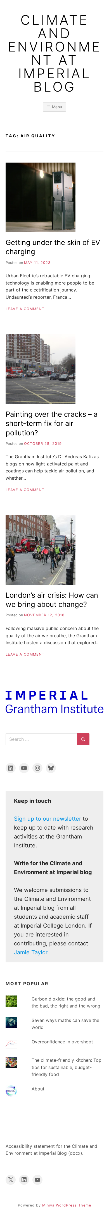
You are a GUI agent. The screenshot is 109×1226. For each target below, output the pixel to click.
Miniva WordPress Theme (66, 1205)
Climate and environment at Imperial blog (54, 53)
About (38, 1089)
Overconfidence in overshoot (62, 1041)
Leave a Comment (25, 309)
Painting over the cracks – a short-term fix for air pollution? (52, 423)
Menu (57, 106)
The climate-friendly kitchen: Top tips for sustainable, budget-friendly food (66, 1067)
